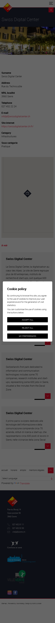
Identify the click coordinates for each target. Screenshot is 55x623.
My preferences (27, 336)
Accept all (27, 319)
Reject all (27, 327)
